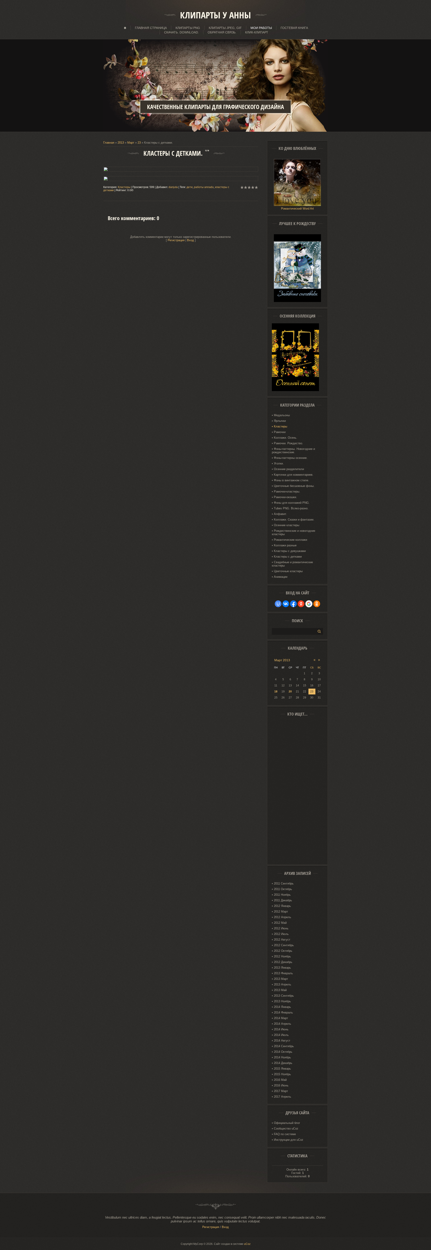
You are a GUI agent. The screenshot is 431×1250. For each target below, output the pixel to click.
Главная (108, 142)
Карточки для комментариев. (293, 474)
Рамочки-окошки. (285, 497)
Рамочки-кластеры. (287, 491)
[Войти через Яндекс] (301, 603)
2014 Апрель (282, 1023)
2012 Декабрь (283, 962)
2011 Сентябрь (284, 883)
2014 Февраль (283, 1012)
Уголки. (279, 463)
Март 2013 (282, 660)
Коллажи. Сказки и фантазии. (294, 519)
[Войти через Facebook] (293, 603)
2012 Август (282, 939)
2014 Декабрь (283, 1063)
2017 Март (281, 1091)
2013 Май (280, 990)
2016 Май (280, 1079)
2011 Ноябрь (282, 894)
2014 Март (281, 1018)
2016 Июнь (281, 1085)
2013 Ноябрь (282, 1001)
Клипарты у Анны (215, 15)
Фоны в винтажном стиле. (291, 480)
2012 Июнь (281, 928)
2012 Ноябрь (282, 956)
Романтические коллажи (290, 539)
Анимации (280, 576)
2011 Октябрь (283, 889)
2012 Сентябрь (284, 945)
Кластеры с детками (288, 556)
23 (139, 142)
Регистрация (176, 240)
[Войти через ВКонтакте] (285, 603)
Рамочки (280, 432)
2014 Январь (282, 1007)
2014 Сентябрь (284, 1046)
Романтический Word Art (297, 208)
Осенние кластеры (286, 525)
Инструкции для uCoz (288, 1139)
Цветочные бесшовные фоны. (294, 486)
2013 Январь (282, 967)
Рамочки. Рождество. (288, 443)
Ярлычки (280, 421)
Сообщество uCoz (286, 1128)
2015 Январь (282, 1068)
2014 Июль (281, 1035)
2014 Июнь (281, 1029)
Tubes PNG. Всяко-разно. (291, 508)
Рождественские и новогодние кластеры (293, 532)
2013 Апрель (282, 984)
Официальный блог (287, 1123)
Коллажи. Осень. (285, 437)
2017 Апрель (282, 1096)
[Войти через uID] (278, 603)
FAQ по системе (285, 1134)
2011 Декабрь (283, 900)
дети (190, 187)
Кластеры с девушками (290, 551)
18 (275, 691)
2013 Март (281, 979)
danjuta (173, 187)
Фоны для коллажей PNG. (292, 502)
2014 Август (282, 1040)
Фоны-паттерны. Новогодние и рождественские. (293, 450)
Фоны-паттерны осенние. (291, 458)
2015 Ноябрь (282, 1074)
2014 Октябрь (283, 1051)
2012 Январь (282, 906)
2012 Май (280, 922)
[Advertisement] (297, 792)
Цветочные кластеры (288, 571)
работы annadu (204, 187)
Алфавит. (280, 514)
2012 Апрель (282, 917)
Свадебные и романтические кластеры (292, 563)
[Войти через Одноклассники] (316, 603)
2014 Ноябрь (282, 1057)
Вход (190, 240)
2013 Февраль (283, 973)
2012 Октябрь (283, 950)
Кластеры (124, 187)
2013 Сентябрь (284, 995)
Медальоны (282, 415)
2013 (121, 142)
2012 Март (281, 911)
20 (290, 691)
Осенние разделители (289, 469)
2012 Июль (281, 934)
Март (130, 142)
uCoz (247, 1244)
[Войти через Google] (308, 603)
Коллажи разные (285, 545)
